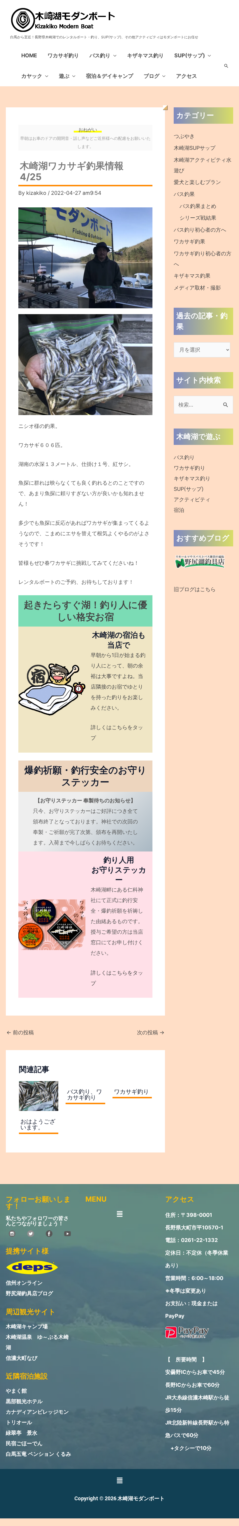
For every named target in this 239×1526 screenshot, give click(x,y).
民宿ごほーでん (24, 1443)
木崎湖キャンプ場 (27, 1326)
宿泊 (179, 510)
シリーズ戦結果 (198, 218)
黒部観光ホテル (24, 1401)
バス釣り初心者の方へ (200, 230)
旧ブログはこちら (195, 589)
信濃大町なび (21, 1358)
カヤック (31, 76)
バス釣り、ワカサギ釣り (84, 1094)
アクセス (186, 76)
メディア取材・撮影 (197, 288)
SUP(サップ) (189, 55)
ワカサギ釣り (63, 55)
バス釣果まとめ (198, 206)
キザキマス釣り (145, 55)
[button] (226, 65)
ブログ (151, 76)
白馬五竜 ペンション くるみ (38, 1454)
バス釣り (99, 55)
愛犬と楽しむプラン (197, 182)
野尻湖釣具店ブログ (29, 1293)
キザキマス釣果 (192, 276)
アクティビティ (192, 499)
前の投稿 (20, 1032)
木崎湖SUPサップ (194, 148)
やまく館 (16, 1391)
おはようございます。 (37, 1124)
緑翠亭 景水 (21, 1433)
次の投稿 (150, 1032)
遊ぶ (64, 76)
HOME (29, 55)
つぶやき (184, 136)
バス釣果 (184, 194)
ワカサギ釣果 (189, 241)
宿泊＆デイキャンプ (109, 76)
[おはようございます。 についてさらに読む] (38, 1096)
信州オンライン (24, 1283)
